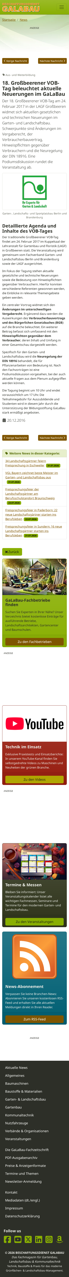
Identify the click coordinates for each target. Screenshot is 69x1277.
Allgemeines (14, 1075)
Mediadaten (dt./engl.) (22, 1200)
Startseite (9, 20)
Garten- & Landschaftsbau (25, 1099)
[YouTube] (18, 1239)
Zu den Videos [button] (35, 779)
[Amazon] (59, 1239)
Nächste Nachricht (51, 61)
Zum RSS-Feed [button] (35, 1019)
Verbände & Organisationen (27, 1131)
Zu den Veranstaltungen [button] (34, 921)
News (23, 20)
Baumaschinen (16, 1083)
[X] (28, 1239)
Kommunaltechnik (19, 1115)
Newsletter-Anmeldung (23, 1181)
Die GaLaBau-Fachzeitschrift (27, 1149)
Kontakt (11, 1192)
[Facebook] (7, 1239)
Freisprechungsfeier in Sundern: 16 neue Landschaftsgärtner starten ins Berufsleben (33, 530)
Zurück (13, 552)
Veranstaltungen (18, 1139)
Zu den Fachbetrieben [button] (35, 641)
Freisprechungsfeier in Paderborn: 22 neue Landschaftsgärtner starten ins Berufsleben (31, 514)
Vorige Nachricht (16, 61)
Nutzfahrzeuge (16, 1123)
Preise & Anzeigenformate (25, 1165)
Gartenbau (13, 1107)
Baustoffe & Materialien (23, 1091)
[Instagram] (49, 1239)
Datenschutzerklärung (22, 1216)
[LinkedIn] (38, 1239)
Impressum (14, 1208)
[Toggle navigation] (61, 7)
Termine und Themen (21, 1173)
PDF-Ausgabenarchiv (21, 1157)
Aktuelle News (16, 1067)
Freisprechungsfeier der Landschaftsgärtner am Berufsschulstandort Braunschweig (30, 493)
